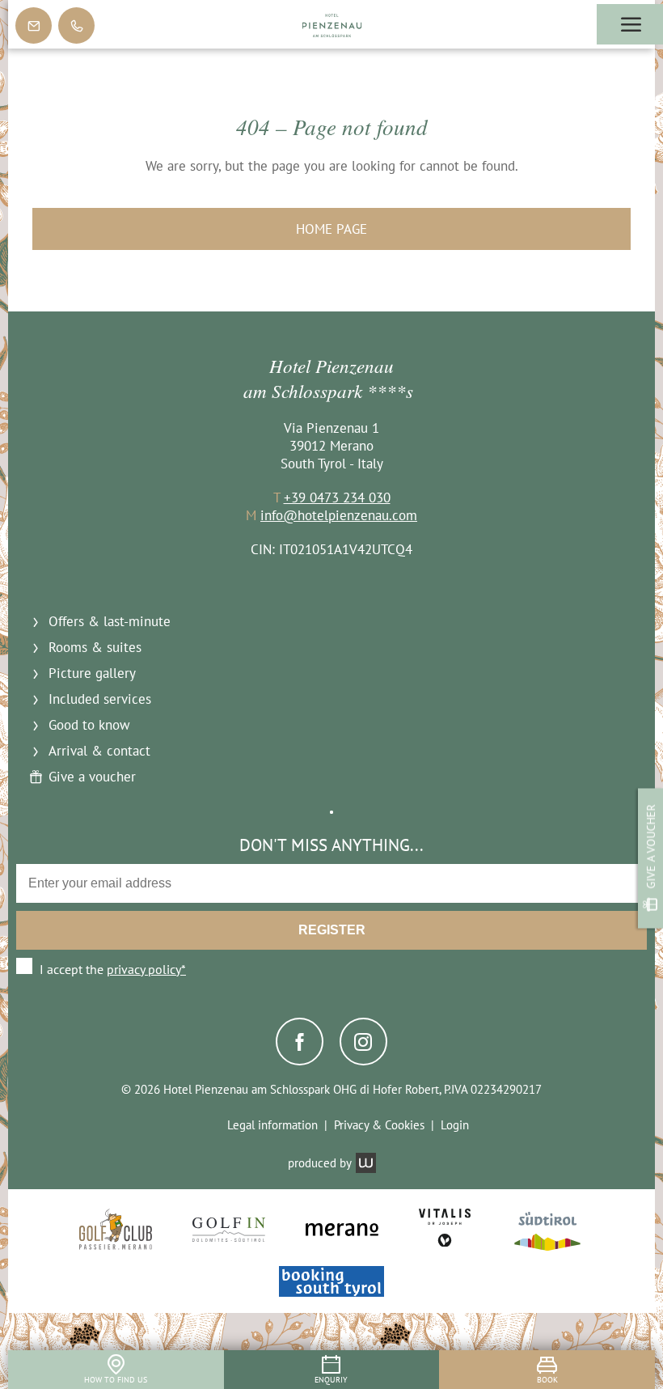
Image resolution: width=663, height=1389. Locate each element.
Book (547, 1379)
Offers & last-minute (110, 621)
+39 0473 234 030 (337, 497)
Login (455, 1125)
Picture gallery (92, 673)
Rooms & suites (95, 647)
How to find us (115, 1379)
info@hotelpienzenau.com (338, 515)
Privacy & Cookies (379, 1125)
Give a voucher (650, 847)
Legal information (272, 1125)
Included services (100, 699)
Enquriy (331, 1379)
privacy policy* (146, 969)
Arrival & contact (99, 751)
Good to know (89, 725)
